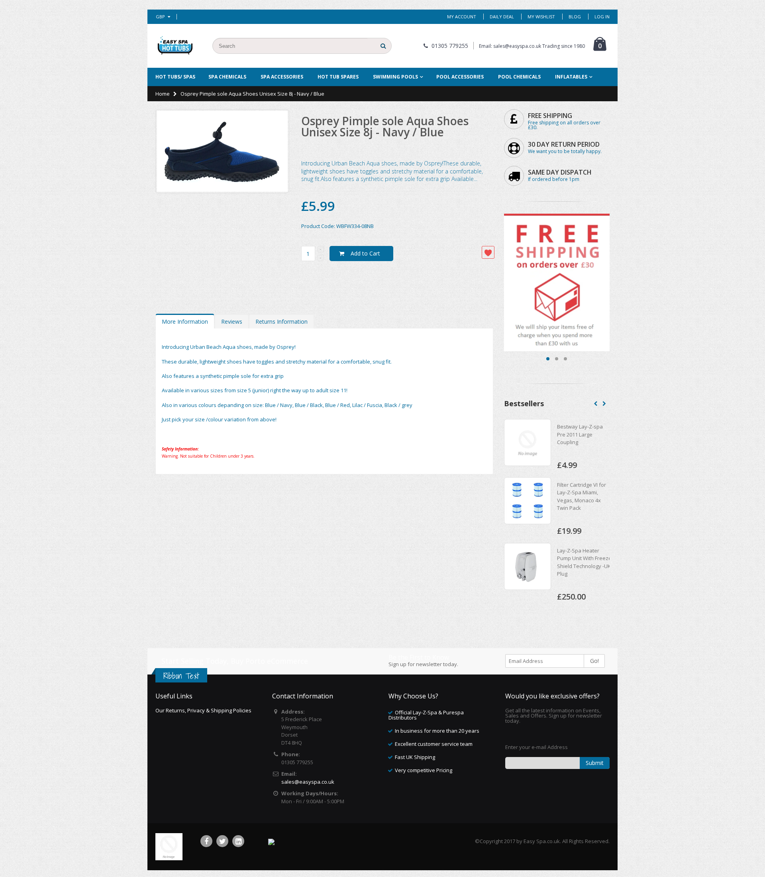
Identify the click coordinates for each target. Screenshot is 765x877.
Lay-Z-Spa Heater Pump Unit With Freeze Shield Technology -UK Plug (568, 562)
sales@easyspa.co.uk (307, 781)
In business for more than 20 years (437, 730)
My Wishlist (541, 17)
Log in (602, 17)
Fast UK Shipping (415, 757)
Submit (595, 763)
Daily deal (502, 17)
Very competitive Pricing (423, 770)
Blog (575, 17)
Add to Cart (365, 253)
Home (162, 93)
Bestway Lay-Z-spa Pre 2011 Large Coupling (563, 434)
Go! (594, 661)
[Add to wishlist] (488, 252)
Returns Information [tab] (281, 321)
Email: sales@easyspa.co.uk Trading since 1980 (532, 46)
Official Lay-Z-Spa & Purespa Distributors (426, 715)
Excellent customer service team (434, 743)
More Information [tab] (185, 321)
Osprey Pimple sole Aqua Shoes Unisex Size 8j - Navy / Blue (385, 126)
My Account (461, 17)
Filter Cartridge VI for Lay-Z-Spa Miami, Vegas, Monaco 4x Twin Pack (565, 496)
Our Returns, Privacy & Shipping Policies (203, 710)
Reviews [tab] (231, 321)
